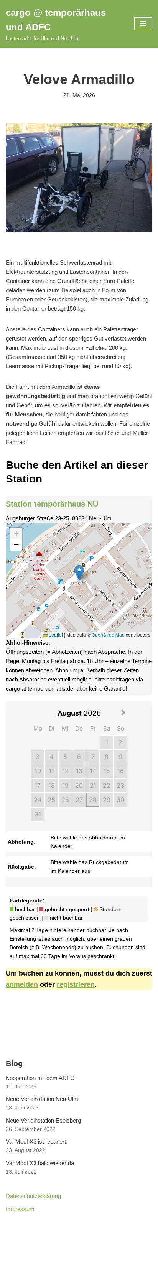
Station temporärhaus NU (52, 504)
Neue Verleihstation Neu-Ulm (42, 1099)
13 (79, 771)
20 (79, 785)
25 (51, 799)
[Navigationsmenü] (143, 23)
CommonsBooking (79, 1261)
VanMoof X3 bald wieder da (40, 1163)
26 (65, 799)
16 (120, 771)
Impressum (20, 1209)
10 (38, 771)
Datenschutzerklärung (33, 1196)
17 (38, 785)
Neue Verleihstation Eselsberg (43, 1120)
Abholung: (22, 842)
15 (107, 771)
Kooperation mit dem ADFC (40, 1078)
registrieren (76, 984)
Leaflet (55, 634)
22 (106, 785)
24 (37, 799)
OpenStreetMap (108, 634)
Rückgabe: (22, 867)
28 (93, 799)
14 (93, 771)
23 (120, 785)
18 (51, 785)
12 (65, 771)
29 (106, 799)
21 (93, 785)
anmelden (22, 984)
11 (51, 771)
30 (120, 799)
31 (38, 814)
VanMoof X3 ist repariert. (36, 1141)
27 (79, 799)
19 (65, 785)
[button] (79, 573)
